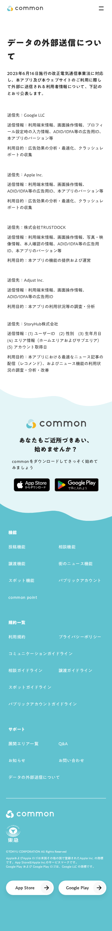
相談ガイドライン (25, 670)
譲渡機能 (17, 564)
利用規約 (17, 637)
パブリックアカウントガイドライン (42, 704)
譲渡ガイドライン (76, 670)
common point (22, 597)
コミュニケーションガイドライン (40, 654)
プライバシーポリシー (80, 637)
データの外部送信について (34, 777)
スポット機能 (21, 580)
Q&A (63, 744)
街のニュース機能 (76, 564)
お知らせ (17, 760)
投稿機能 (17, 547)
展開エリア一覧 (23, 744)
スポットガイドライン (29, 687)
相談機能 (67, 547)
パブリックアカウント (80, 580)
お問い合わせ (72, 760)
